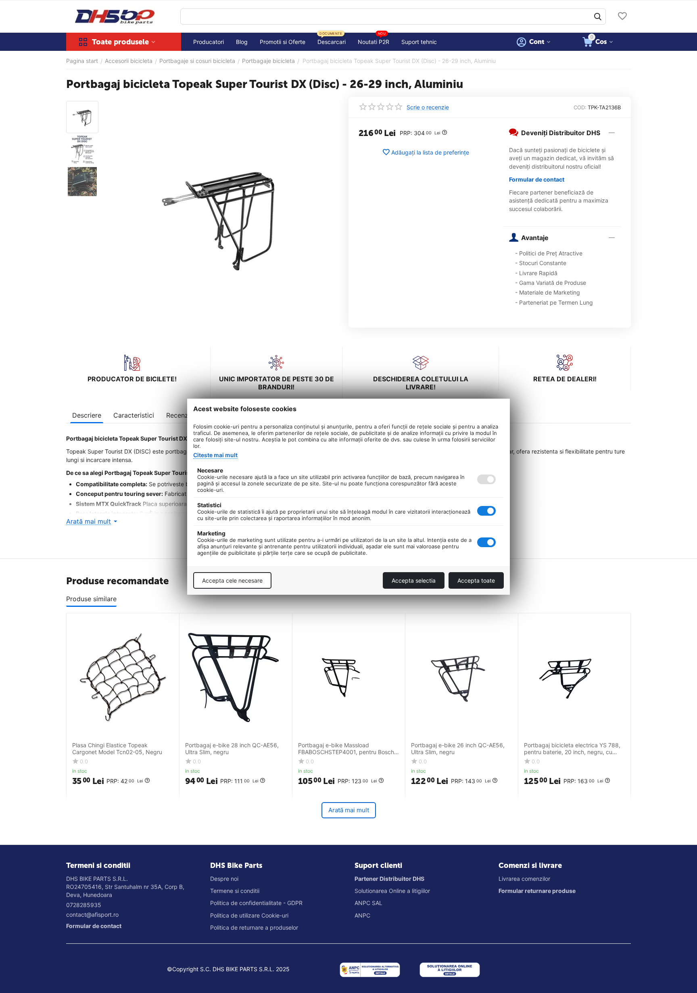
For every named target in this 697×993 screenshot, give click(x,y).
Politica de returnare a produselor (254, 927)
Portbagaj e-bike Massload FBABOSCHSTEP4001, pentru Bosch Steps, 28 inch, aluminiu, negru (346, 749)
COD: (580, 107)
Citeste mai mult (215, 455)
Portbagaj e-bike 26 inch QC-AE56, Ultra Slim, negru (458, 748)
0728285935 (83, 904)
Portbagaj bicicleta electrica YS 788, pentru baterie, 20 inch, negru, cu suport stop (572, 749)
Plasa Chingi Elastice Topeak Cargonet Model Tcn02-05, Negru (117, 748)
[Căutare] (598, 16)
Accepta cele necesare (232, 580)
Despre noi (224, 878)
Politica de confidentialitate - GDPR (256, 902)
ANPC (362, 915)
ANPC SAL (368, 902)
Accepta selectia (414, 580)
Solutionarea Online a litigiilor (392, 890)
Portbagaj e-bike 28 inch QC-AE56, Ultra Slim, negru (232, 748)
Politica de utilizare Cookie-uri (249, 915)
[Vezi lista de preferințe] (622, 17)
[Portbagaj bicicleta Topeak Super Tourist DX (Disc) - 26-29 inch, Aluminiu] (220, 215)
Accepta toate (476, 580)
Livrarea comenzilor (524, 878)
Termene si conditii (234, 890)
